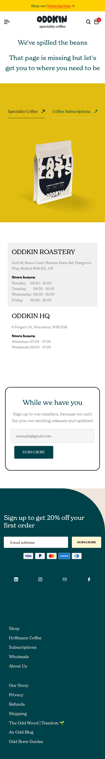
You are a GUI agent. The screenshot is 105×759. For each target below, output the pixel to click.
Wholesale (19, 656)
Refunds (17, 704)
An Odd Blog (21, 732)
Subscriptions (59, 6)
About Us (18, 666)
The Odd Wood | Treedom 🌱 (36, 722)
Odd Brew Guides (26, 741)
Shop (14, 628)
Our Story (19, 685)
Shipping (18, 713)
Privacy (16, 694)
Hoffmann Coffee (25, 637)
